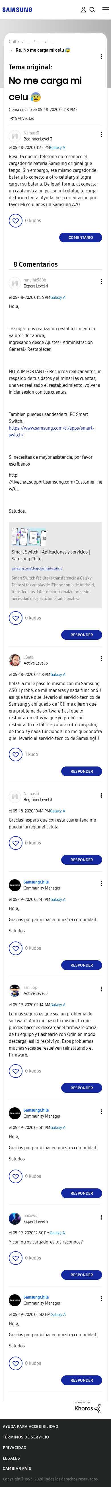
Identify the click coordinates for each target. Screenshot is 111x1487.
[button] (92, 134)
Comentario (81, 237)
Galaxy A (57, 147)
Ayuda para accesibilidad (30, 1426)
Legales (11, 1458)
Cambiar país (17, 1468)
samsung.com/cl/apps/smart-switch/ (37, 568)
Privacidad (14, 1447)
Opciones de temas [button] (92, 56)
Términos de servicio (26, 1437)
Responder (82, 635)
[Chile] (17, 9)
